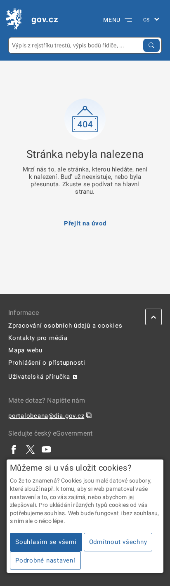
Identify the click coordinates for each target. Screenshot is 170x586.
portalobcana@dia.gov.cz (46, 416)
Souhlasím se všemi (46, 542)
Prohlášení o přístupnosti (46, 362)
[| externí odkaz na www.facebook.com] (14, 449)
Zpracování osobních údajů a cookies (65, 325)
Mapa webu (25, 350)
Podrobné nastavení (45, 560)
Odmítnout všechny (118, 542)
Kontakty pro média (38, 338)
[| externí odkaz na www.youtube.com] (46, 449)
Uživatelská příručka (39, 376)
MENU (111, 19)
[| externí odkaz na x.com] (30, 449)
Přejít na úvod (85, 223)
